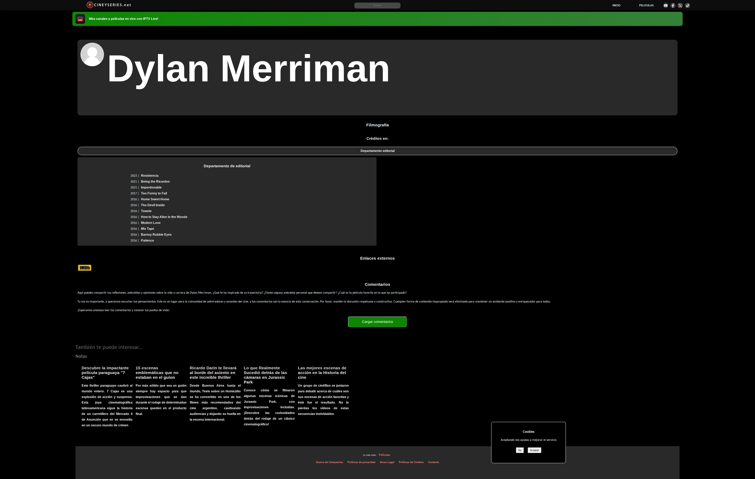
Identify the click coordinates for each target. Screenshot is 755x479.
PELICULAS (646, 5)
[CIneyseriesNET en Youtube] (665, 5)
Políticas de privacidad (361, 462)
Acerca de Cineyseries (329, 462)
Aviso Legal (387, 462)
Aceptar (534, 450)
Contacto (433, 462)
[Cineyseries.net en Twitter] (680, 5)
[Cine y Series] (108, 7)
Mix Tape (147, 228)
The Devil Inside (153, 205)
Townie (146, 211)
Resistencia (149, 175)
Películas (384, 454)
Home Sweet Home (155, 199)
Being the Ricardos (155, 181)
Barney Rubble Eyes (156, 234)
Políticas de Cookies (411, 462)
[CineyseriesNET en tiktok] (687, 5)
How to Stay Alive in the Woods (164, 217)
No (519, 450)
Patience (147, 240)
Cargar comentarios (377, 322)
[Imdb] (84, 267)
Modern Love (151, 222)
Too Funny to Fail (154, 193)
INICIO (616, 5)
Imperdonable (151, 187)
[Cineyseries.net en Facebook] (673, 5)
